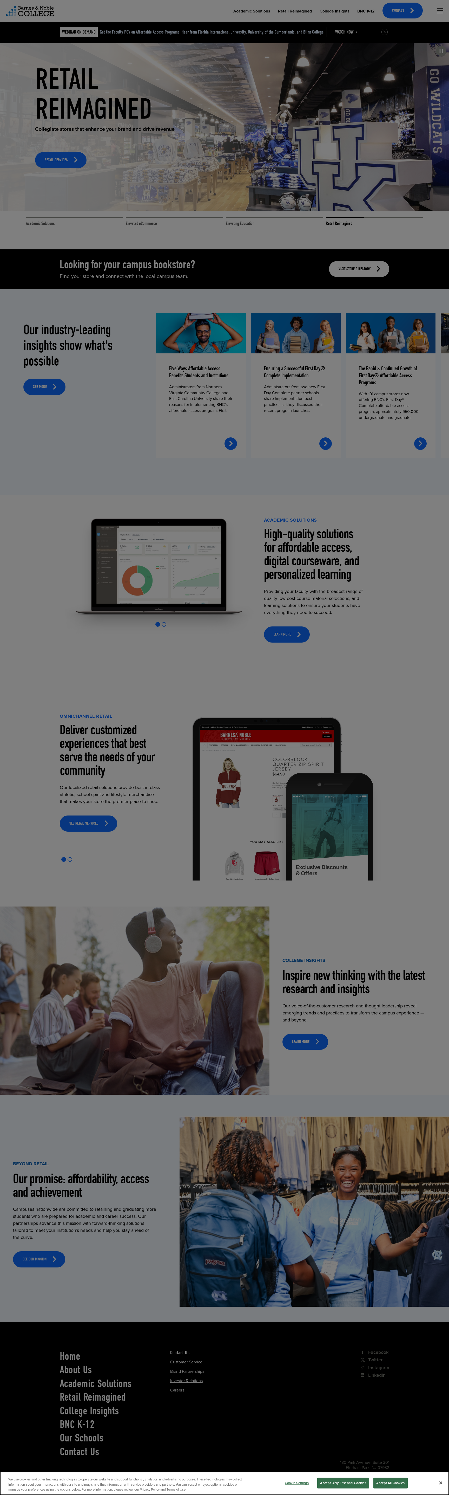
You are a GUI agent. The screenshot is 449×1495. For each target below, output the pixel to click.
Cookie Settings (297, 1483)
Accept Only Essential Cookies (343, 1483)
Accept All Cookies (390, 1483)
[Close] (440, 1482)
